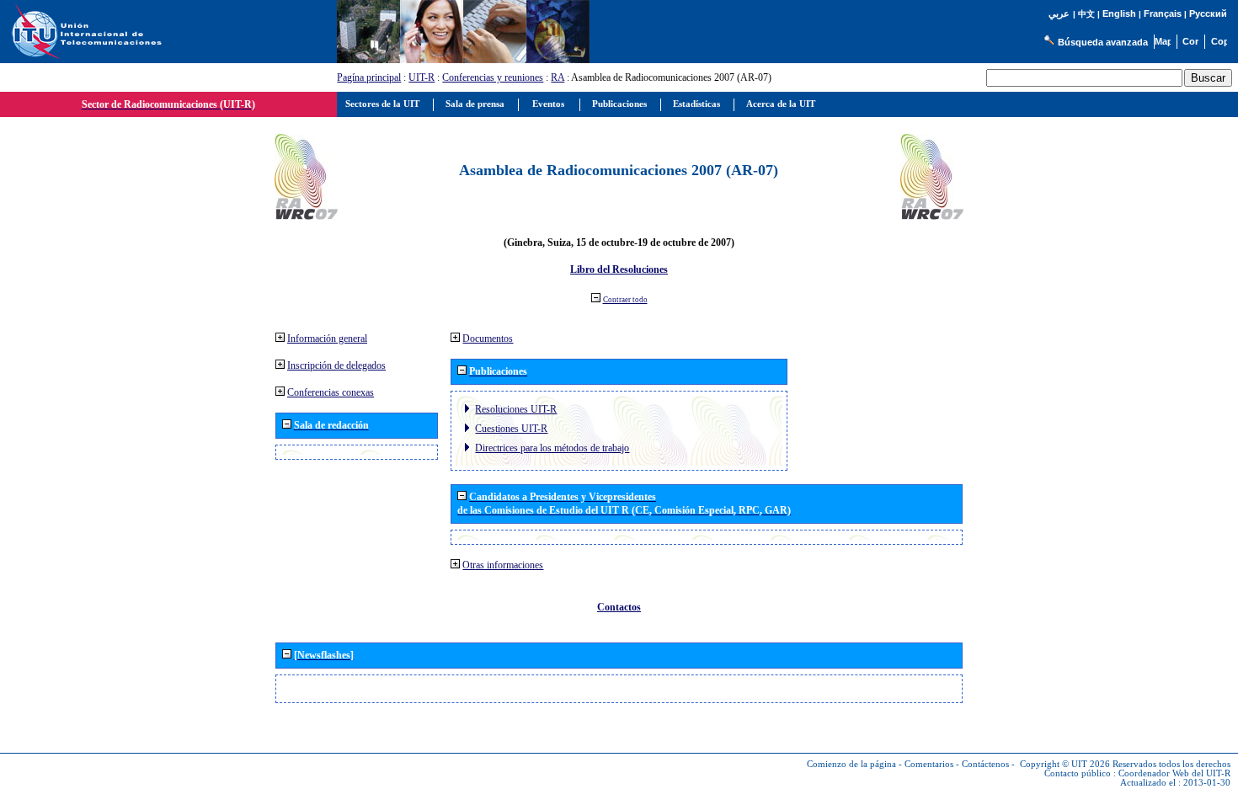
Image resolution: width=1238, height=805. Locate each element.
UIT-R (421, 77)
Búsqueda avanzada (1103, 42)
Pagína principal (369, 77)
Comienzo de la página (851, 764)
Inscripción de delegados (336, 365)
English (1119, 13)
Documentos (487, 338)
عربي (1059, 14)
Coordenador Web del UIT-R (1174, 773)
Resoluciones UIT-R (516, 409)
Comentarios (928, 764)
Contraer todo (625, 300)
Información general (327, 338)
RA (557, 77)
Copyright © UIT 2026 (1065, 764)
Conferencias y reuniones (492, 77)
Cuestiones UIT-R (511, 428)
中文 (1086, 14)
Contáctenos (985, 764)
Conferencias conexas (330, 392)
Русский (1208, 13)
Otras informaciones (502, 565)
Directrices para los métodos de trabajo (552, 448)
